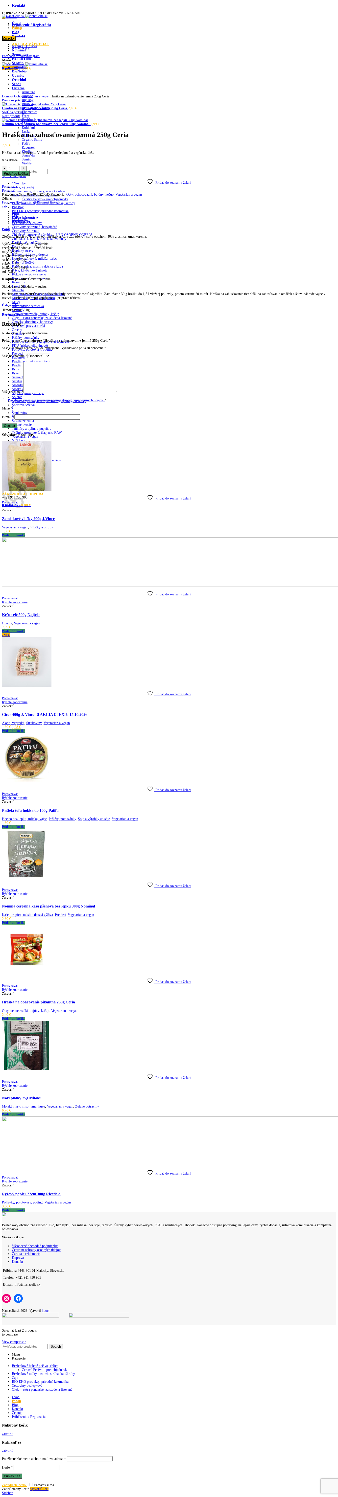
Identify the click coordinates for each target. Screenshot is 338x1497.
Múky (16, 302)
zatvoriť (7, 206)
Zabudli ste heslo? (14, 1485)
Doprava (18, 1258)
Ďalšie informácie (25, 218)
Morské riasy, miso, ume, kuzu (23, 1106)
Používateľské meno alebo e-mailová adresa (34, 1459)
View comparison (14, 1342)
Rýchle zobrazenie (14, 506)
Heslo (7, 1467)
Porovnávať (10, 186)
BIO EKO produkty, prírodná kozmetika (40, 211)
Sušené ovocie (22, 425)
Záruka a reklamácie (26, 1254)
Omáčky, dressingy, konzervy (32, 322)
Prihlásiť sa (12, 1476)
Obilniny (18, 310)
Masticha (18, 290)
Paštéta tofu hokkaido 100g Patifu (30, 810)
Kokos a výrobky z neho (29, 274)
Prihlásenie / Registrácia (29, 1417)
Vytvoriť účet (39, 1489)
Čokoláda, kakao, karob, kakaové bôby (39, 239)
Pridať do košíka (16, 173)
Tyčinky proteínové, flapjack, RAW (37, 432)
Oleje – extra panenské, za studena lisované (42, 318)
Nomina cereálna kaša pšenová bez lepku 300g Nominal (48, 906)
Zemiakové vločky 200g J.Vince (28, 518)
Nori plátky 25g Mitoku (22, 1098)
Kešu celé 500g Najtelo (21, 614)
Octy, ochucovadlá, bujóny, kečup (35, 314)
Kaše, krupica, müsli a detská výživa (37, 266)
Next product (11, 116)
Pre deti (60, 915)
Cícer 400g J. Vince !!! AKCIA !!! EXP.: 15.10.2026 (44, 714)
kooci (45, 1311)
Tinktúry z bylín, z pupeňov (31, 429)
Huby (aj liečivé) (24, 262)
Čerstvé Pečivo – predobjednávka (45, 199)
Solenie (17, 397)
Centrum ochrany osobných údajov (36, 1250)
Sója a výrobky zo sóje (94, 819)
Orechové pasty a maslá (28, 326)
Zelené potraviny (87, 1106)
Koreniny (18, 282)
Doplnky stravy (22, 250)
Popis (16, 214)
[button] (13, 535)
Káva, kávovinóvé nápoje (29, 270)
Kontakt (17, 1262)
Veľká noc (19, 440)
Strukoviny (19, 413)
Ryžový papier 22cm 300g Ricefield (31, 1194)
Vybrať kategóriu (14, 176)
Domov (7, 96)
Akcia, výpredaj (23, 187)
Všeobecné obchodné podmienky (35, 1246)
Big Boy (18, 207)
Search (56, 1346)
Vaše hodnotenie (14, 356)
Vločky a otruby (41, 527)
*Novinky (19, 183)
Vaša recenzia (12, 392)
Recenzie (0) (21, 222)
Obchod (17, 96)
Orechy (17, 330)
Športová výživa (23, 405)
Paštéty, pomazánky (25, 338)
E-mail (8, 417)
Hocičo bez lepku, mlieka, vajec (34, 258)
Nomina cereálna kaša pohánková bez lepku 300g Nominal (46, 124)
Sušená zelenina (23, 421)
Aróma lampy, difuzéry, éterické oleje (38, 191)
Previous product (14, 100)
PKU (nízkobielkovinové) (30, 345)
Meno (7, 408)
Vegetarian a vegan (36, 96)
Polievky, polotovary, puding (22, 1202)
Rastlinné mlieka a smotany (31, 361)
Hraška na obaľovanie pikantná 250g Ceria (35, 108)
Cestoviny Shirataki (25, 231)
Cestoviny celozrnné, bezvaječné (34, 227)
